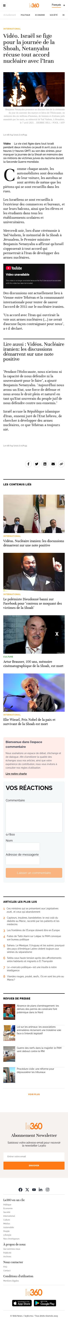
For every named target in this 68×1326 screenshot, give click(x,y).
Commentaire (15, 800)
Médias (6, 1223)
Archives (7, 1256)
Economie (40, 15)
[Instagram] (48, 1189)
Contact (7, 1270)
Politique (25, 15)
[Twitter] (27, 1189)
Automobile (8, 1227)
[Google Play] (45, 1302)
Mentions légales (11, 1281)
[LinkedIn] (41, 1189)
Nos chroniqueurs (11, 1239)
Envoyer (34, 1165)
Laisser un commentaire (34, 873)
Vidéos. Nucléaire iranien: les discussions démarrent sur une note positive (33, 351)
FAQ (5, 1267)
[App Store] (22, 1302)
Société (54, 15)
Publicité (7, 1253)
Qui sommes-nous (11, 1249)
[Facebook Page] (20, 1189)
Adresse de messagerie (22, 854)
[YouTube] (34, 1189)
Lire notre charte (16, 773)
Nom (9, 840)
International (12, 29)
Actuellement (9, 15)
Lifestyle (7, 1235)
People (6, 1231)
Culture (6, 1220)
